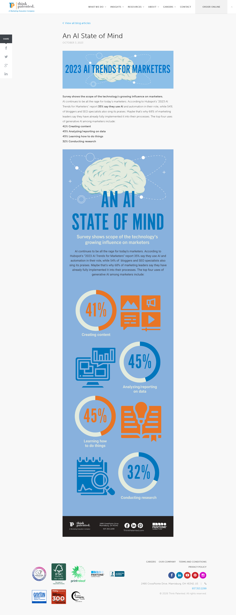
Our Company (167, 561)
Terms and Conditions (192, 561)
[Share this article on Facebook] (6, 48)
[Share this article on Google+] (6, 65)
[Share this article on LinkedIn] (6, 74)
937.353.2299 (199, 588)
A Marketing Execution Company (22, 7)
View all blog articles (78, 23)
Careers (151, 561)
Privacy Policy (197, 567)
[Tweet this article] (6, 57)
